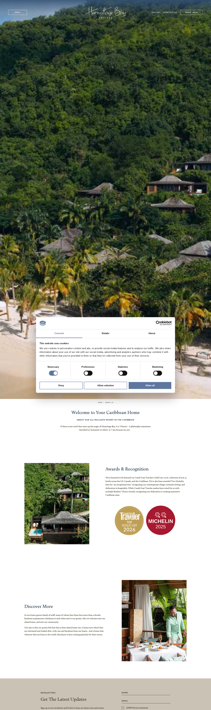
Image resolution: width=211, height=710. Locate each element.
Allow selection (105, 385)
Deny (61, 385)
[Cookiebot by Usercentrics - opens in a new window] (158, 323)
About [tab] (151, 333)
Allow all (150, 385)
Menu (18, 12)
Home (100, 402)
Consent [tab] (59, 333)
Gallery (156, 12)
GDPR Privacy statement (137, 707)
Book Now (192, 12)
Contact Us (170, 12)
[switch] (88, 373)
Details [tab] (105, 333)
